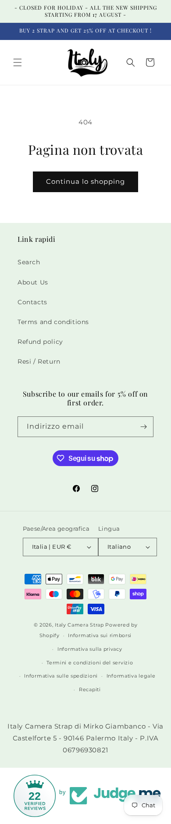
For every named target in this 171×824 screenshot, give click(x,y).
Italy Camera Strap (79, 625)
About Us (33, 282)
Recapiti (90, 689)
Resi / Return (39, 361)
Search (29, 262)
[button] (17, 62)
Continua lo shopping (85, 181)
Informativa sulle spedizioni (61, 676)
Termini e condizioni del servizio (89, 663)
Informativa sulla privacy (89, 649)
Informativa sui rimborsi (100, 635)
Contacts (32, 302)
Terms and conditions (53, 322)
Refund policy (40, 342)
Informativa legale (131, 676)
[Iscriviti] (143, 426)
